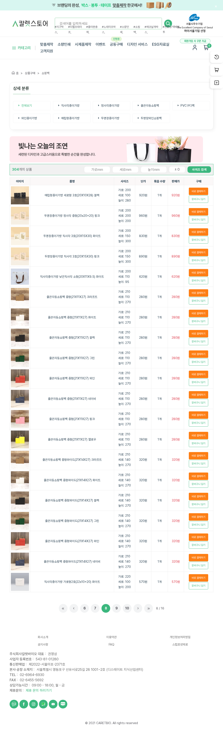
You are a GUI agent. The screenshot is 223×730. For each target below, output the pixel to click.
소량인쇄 (64, 44)
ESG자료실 (160, 44)
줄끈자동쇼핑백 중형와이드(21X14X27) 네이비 (72, 561)
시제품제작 (83, 44)
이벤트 (100, 44)
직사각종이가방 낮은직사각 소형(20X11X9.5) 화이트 (72, 276)
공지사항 (43, 644)
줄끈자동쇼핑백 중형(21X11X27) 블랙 (72, 337)
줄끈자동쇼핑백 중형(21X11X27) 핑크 (72, 419)
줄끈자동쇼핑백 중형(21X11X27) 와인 (72, 378)
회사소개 (43, 637)
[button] (168, 23)
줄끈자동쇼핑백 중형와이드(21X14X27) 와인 (72, 541)
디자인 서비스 (137, 44)
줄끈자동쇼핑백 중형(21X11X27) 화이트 (72, 317)
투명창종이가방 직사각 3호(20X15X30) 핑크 (72, 256)
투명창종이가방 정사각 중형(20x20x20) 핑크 (72, 215)
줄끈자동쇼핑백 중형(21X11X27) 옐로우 (72, 439)
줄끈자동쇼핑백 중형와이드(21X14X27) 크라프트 (72, 459)
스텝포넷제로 (180, 644)
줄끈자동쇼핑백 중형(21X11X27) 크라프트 (72, 297)
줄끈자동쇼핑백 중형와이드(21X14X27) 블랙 (72, 500)
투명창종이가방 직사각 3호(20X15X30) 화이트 (72, 236)
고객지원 (46, 51)
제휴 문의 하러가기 (39, 690)
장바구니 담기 (198, 199)
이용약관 (111, 637)
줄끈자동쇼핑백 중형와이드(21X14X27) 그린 (72, 521)
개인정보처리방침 (180, 637)
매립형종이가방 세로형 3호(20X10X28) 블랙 (72, 195)
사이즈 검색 (199, 169)
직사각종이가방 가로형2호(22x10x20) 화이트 (72, 582)
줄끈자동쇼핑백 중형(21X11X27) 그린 (72, 358)
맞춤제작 (46, 44)
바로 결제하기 (198, 191)
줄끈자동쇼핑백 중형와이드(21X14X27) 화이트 (72, 480)
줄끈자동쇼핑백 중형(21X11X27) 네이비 (72, 398)
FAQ (111, 644)
